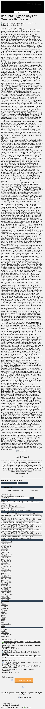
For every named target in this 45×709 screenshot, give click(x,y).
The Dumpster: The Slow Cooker (13, 507)
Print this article (6, 28)
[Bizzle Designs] (24, 700)
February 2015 (6, 564)
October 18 (14, 672)
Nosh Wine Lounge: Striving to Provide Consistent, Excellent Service (21, 646)
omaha (14, 483)
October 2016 (6, 556)
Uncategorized (6, 624)
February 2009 (6, 591)
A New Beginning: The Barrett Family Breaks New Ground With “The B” (21, 667)
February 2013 (6, 575)
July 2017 (4, 549)
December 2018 (6, 542)
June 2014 (4, 568)
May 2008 (4, 596)
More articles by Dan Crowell (22, 472)
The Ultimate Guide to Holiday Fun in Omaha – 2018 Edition (20, 502)
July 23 (13, 650)
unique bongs (5, 232)
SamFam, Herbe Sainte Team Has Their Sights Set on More (21, 656)
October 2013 (6, 571)
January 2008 (5, 598)
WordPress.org (6, 636)
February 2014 (6, 570)
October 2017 (6, 547)
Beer (2, 603)
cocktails (8, 483)
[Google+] (22, 476)
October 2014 (6, 566)
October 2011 (6, 577)
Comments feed (6, 634)
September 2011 (6, 578)
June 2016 (4, 557)
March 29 (13, 660)
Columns (4, 606)
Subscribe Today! (24, 680)
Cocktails (4, 605)
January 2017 (5, 552)
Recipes (4, 617)
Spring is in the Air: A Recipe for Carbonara (16, 510)
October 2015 (6, 561)
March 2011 (5, 580)
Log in (3, 631)
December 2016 (6, 554)
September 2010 (6, 582)
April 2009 (5, 589)
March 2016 (5, 559)
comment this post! (7, 494)
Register (4, 629)
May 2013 (4, 573)
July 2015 (4, 563)
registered (7, 496)
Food (3, 612)
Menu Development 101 (9, 505)
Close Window (6, 703)
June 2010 (4, 584)
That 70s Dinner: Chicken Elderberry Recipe (21, 516)
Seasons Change (7, 509)
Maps (3, 615)
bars (3, 483)
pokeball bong (37, 212)
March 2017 (5, 550)
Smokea (33, 215)
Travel (3, 622)
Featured (4, 610)
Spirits (3, 619)
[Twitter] (21, 476)
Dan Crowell (17, 25)
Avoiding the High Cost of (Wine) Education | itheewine (21, 519)
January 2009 (5, 592)
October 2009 (6, 587)
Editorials (4, 608)
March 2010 (5, 585)
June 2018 (4, 543)
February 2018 (6, 545)
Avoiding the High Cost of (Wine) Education (19, 521)
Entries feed (5, 633)
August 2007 (5, 599)
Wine (3, 626)
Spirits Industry (23, 483)
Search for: (5, 498)
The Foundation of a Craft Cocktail (27, 514)
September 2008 (6, 594)
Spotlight (4, 620)
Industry (4, 613)
